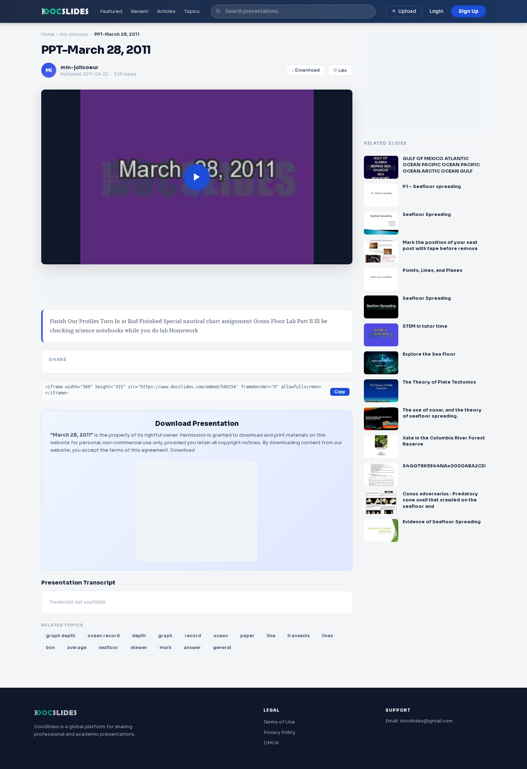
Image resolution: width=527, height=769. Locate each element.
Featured (111, 11)
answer (192, 647)
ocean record (103, 635)
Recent (139, 11)
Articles (166, 11)
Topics (192, 11)
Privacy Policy (279, 732)
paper (247, 635)
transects (299, 635)
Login (436, 11)
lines (327, 635)
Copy (339, 392)
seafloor (108, 647)
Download (182, 450)
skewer (138, 647)
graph (165, 635)
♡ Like (340, 70)
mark (165, 647)
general (222, 647)
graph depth (60, 635)
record (193, 635)
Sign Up (469, 11)
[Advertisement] (197, 511)
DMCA (271, 743)
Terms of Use (279, 722)
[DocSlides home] (65, 11)
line (271, 635)
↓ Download (306, 70)
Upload (407, 11)
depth (139, 635)
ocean (220, 635)
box (50, 647)
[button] (196, 177)
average (76, 647)
